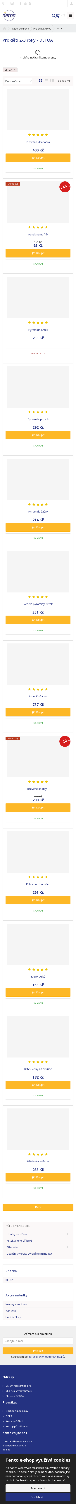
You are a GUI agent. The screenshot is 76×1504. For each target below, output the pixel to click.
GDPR (9, 1416)
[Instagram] (30, 3)
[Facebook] (20, 3)
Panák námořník (38, 234)
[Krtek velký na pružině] (38, 1036)
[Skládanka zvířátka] (38, 1129)
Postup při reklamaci (17, 1426)
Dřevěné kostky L (38, 789)
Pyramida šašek (38, 511)
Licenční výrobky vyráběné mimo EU (29, 1253)
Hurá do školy (13, 1317)
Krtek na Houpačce (38, 884)
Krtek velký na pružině (38, 1069)
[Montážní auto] (38, 664)
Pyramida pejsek (38, 419)
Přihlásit (38, 1350)
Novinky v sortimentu (17, 1304)
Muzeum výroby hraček (19, 1391)
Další (38, 1207)
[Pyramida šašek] (38, 479)
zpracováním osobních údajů (46, 1356)
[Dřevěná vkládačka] (38, 109)
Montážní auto (38, 696)
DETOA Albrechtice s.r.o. (19, 1385)
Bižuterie (12, 1247)
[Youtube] (25, 3)
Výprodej (11, 1310)
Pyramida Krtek (38, 330)
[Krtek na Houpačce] (38, 852)
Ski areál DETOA (15, 1396)
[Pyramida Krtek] (38, 297)
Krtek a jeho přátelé (19, 1240)
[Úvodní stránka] (9, 15)
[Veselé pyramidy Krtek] (38, 571)
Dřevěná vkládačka (38, 142)
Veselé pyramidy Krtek (38, 604)
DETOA (9, 69)
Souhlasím (38, 1497)
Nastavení (38, 1488)
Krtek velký (38, 976)
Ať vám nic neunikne (38, 1333)
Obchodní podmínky (17, 1410)
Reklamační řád (14, 1421)
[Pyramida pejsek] (38, 387)
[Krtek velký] (38, 944)
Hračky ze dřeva (16, 1234)
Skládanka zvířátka (38, 1161)
